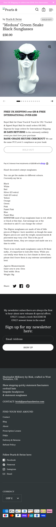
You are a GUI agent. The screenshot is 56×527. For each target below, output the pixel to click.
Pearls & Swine (14, 19)
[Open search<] (37, 9)
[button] (52, 101)
